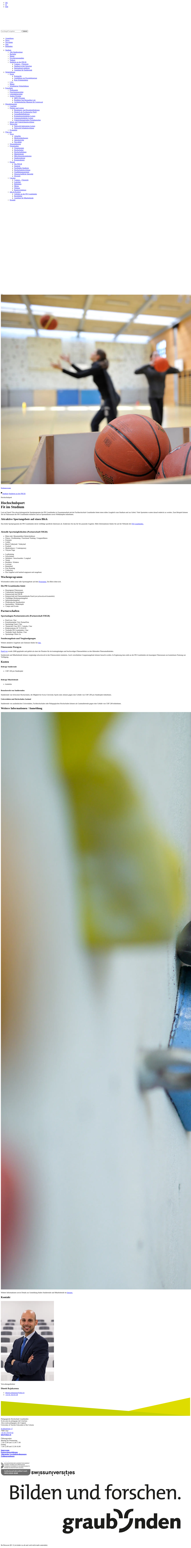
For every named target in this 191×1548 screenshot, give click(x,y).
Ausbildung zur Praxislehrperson (25, 78)
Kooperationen (19, 160)
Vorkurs (12, 60)
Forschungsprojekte (16, 92)
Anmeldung (9, 38)
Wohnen (17, 188)
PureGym (4, 651)
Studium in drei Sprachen (23, 66)
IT (6, 5)
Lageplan (17, 182)
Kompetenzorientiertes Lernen (24, 116)
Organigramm (19, 148)
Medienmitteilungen (21, 138)
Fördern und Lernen (17, 108)
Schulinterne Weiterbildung (19, 86)
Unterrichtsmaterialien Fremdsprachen (27, 120)
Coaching (13, 106)
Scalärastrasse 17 (7, 1429)
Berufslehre (18, 196)
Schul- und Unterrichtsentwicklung (22, 122)
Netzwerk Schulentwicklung (24, 128)
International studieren (22, 68)
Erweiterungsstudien (17, 58)
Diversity (17, 176)
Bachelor (13, 54)
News (7, 40)
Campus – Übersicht (21, 64)
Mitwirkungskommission (23, 156)
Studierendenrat (19, 158)
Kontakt (12, 200)
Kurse (12, 74)
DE (6, 3)
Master (12, 56)
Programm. (43, 582)
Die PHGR (18, 164)
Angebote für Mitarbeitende (23, 198)
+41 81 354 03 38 (11, 1395)
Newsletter (9, 42)
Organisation (14, 146)
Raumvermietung (20, 190)
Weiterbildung (10, 72)
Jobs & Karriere (15, 192)
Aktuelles (17, 136)
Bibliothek (9, 46)
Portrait (12, 162)
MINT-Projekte (19, 98)
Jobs (6, 44)
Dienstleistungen (11, 104)
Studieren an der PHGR (18, 62)
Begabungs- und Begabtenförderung (27, 110)
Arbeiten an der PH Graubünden (25, 194)
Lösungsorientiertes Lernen (23, 118)
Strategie (17, 166)
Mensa (16, 186)
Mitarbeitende (19, 154)
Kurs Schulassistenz (21, 80)
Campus (12, 178)
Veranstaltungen (15, 144)
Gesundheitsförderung (22, 114)
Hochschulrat (18, 150)
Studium (8, 50)
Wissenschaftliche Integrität (23, 174)
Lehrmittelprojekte (16, 94)
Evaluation (13, 130)
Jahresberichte (19, 140)
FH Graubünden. (138, 524)
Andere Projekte (15, 96)
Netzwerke (13, 124)
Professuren (14, 90)
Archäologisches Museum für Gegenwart (28, 102)
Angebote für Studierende (23, 70)
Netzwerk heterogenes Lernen (24, 126)
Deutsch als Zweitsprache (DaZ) (25, 112)
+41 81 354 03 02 (7, 1433)
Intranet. (70, 1293)
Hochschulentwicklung (22, 170)
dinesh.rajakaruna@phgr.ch (14, 1393)
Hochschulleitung (20, 152)
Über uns (8, 132)
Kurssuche (18, 76)
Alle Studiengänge (16, 52)
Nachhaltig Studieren (21, 168)
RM (6, 7)
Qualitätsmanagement (21, 172)
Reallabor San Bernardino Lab (24, 100)
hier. (39, 643)
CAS (11, 82)
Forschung (9, 88)
